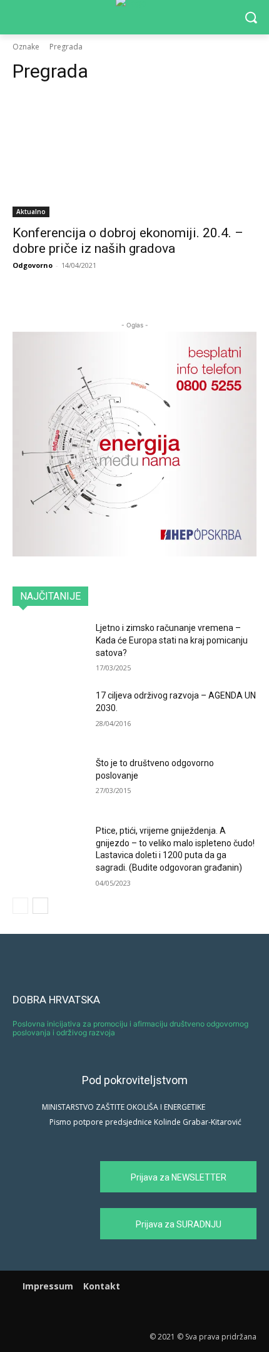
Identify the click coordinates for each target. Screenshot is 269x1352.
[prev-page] (20, 906)
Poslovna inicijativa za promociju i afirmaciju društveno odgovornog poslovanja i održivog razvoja (130, 1028)
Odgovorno (33, 265)
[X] (152, 1311)
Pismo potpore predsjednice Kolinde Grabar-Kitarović (145, 1122)
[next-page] (40, 906)
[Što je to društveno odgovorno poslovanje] (49, 783)
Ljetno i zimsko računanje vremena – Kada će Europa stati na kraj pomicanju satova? (172, 640)
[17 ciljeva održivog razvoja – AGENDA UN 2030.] (49, 715)
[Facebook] (117, 1311)
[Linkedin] (135, 1311)
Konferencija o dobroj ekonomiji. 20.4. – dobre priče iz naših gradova (128, 240)
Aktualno (31, 211)
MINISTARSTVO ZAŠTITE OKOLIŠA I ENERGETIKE (123, 1107)
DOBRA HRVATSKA (56, 999)
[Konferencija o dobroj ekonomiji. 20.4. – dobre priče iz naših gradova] (134, 156)
